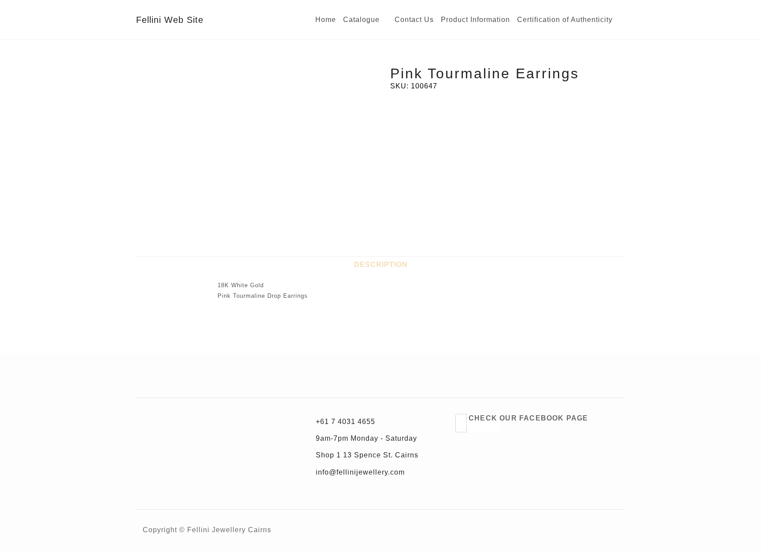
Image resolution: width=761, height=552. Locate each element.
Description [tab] (381, 264)
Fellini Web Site (169, 20)
